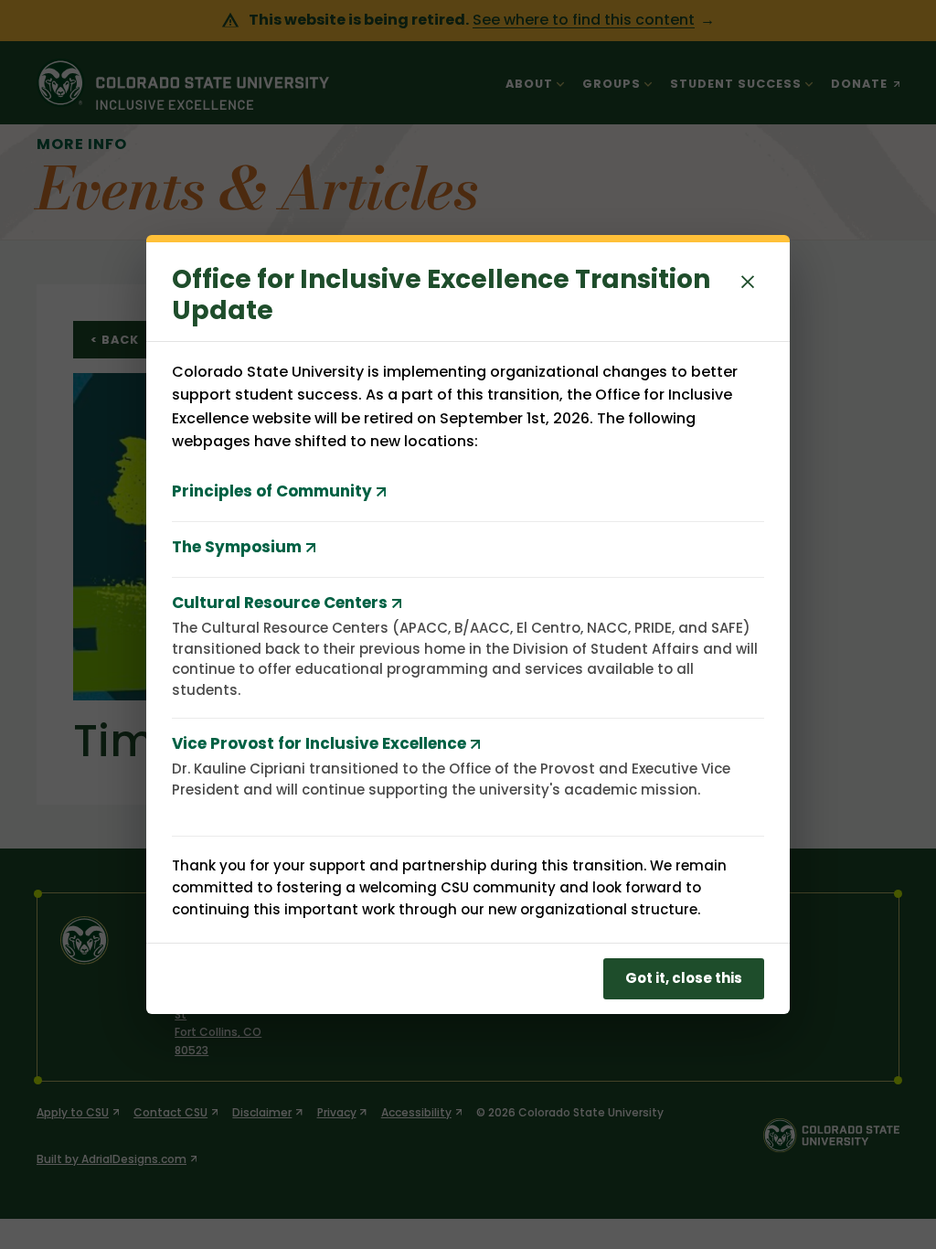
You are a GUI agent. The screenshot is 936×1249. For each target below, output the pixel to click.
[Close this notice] (747, 280)
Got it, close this (683, 977)
